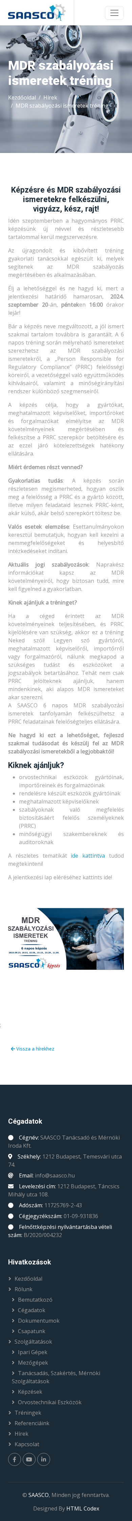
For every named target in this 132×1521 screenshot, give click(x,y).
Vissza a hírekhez (34, 1048)
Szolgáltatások (33, 1341)
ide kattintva (88, 855)
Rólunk (23, 1289)
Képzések (30, 1391)
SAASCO (38, 1495)
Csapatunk (31, 1331)
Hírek (50, 97)
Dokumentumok (39, 1320)
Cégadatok (31, 1310)
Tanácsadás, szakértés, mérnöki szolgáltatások (56, 1377)
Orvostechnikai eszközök (50, 1402)
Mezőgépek (33, 1362)
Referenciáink (32, 1423)
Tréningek (28, 1412)
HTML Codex (82, 1508)
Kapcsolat (27, 1444)
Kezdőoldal (22, 97)
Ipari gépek (32, 1352)
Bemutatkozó (35, 1299)
